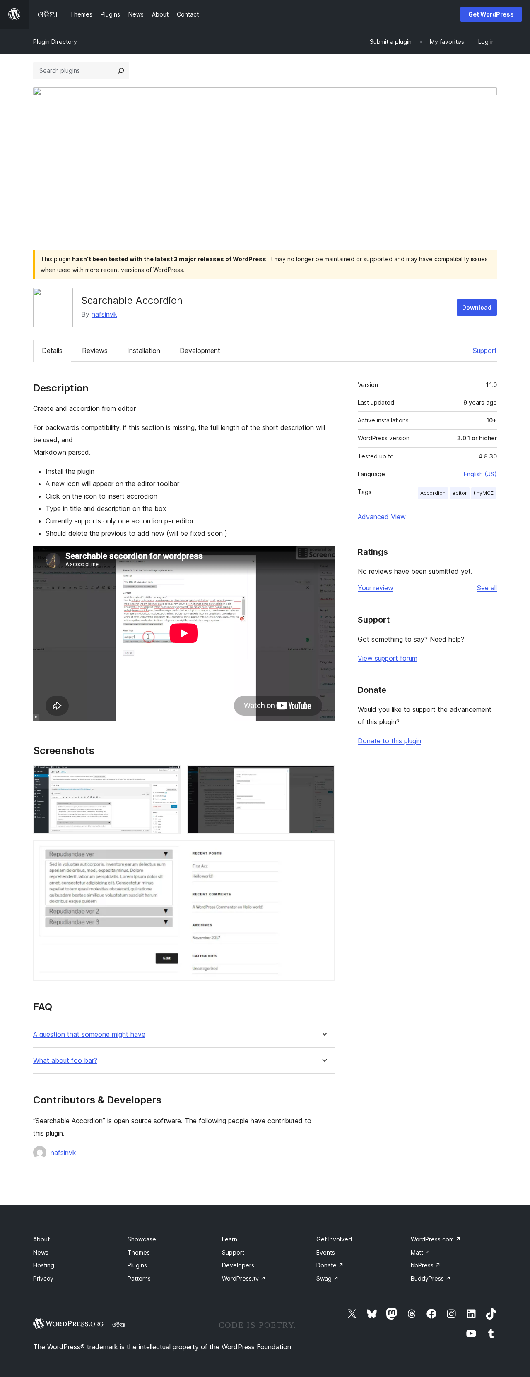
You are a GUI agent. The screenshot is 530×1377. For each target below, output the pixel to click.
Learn (229, 1239)
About (41, 1239)
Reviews (95, 350)
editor (459, 493)
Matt (420, 1252)
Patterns (139, 1278)
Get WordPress (491, 14)
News (40, 1252)
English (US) (480, 473)
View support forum (387, 658)
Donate (330, 1265)
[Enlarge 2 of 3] (323, 776)
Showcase (142, 1239)
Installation (143, 350)
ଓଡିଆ (118, 1324)
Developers (238, 1265)
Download (476, 307)
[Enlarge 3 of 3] (323, 851)
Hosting (43, 1265)
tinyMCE (484, 493)
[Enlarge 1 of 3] (169, 776)
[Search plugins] (121, 70)
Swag (327, 1278)
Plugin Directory (55, 41)
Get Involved (334, 1239)
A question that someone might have (89, 1034)
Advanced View (382, 517)
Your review (375, 588)
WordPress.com (436, 1239)
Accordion (433, 493)
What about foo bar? (65, 1060)
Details (52, 350)
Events (325, 1252)
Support (485, 350)
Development (200, 350)
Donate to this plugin (389, 741)
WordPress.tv (244, 1278)
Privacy (43, 1278)
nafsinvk (104, 314)
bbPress (426, 1265)
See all (487, 588)
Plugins (137, 1265)
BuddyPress (431, 1278)
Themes (139, 1252)
